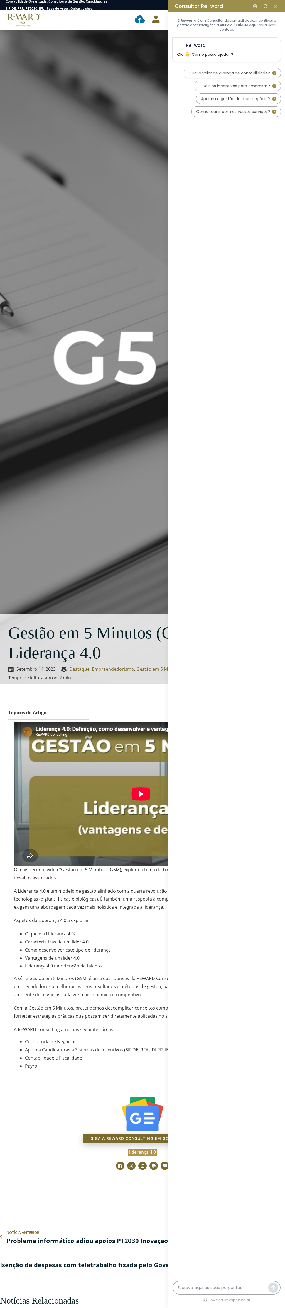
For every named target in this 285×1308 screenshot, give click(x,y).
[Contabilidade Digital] (139, 20)
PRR (21, 8)
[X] (131, 1166)
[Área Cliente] (156, 20)
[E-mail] (165, 1166)
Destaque (79, 669)
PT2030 (31, 8)
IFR (41, 8)
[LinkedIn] (142, 1166)
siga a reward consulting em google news (142, 1138)
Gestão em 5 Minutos (158, 669)
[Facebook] (120, 1166)
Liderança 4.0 (142, 1152)
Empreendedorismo (113, 669)
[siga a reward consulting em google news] (142, 1114)
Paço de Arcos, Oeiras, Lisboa (70, 8)
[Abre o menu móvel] (50, 20)
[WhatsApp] (153, 1166)
